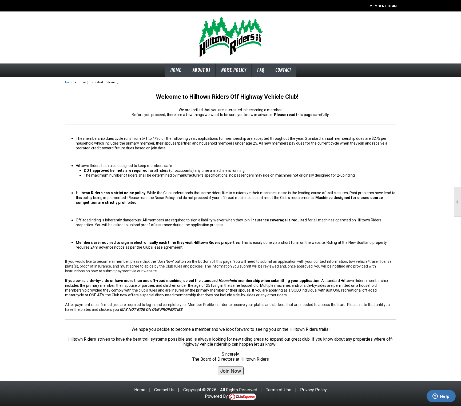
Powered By (217, 396)
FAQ (260, 70)
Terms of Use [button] (278, 389)
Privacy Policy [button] (313, 389)
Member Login (383, 6)
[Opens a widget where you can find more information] (441, 396)
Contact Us (164, 389)
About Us (201, 70)
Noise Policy (233, 70)
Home (175, 70)
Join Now (230, 371)
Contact (283, 70)
